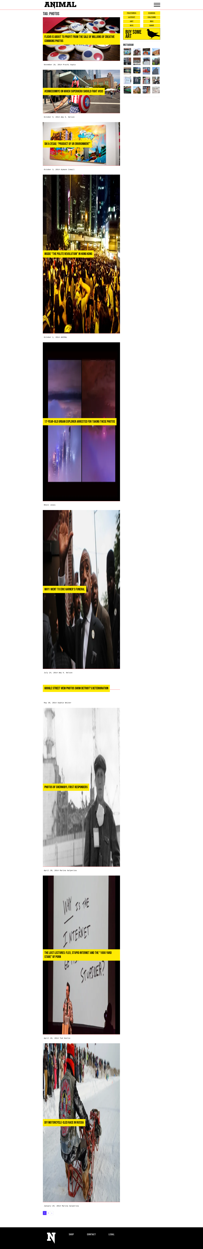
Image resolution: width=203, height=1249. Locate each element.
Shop (151, 25)
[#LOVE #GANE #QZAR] (127, 61)
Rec (152, 21)
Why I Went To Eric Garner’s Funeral (64, 589)
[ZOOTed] (156, 70)
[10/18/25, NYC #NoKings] (146, 80)
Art (131, 21)
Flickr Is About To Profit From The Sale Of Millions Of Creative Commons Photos (79, 39)
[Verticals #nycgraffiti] (156, 51)
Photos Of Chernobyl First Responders (66, 787)
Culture (152, 17)
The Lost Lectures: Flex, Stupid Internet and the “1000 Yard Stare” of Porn (78, 955)
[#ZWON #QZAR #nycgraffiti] (137, 90)
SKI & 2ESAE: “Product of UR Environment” (67, 144)
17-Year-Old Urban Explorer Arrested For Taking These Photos (79, 422)
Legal (112, 1234)
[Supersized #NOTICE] (137, 61)
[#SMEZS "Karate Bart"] (127, 70)
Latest (131, 17)
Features (131, 13)
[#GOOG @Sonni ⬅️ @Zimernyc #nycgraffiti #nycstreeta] (146, 90)
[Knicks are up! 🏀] (146, 70)
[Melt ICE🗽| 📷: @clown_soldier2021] (137, 80)
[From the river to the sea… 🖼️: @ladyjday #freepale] (127, 51)
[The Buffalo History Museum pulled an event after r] (156, 90)
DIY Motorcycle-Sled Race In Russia (64, 1123)
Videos (151, 13)
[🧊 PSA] (127, 80)
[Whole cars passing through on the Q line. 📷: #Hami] (127, 90)
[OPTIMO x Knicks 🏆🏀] (156, 61)
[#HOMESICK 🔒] (146, 61)
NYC (131, 25)
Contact (91, 1234)
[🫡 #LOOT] (137, 70)
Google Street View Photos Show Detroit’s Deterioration (76, 688)
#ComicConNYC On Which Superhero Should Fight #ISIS (73, 91)
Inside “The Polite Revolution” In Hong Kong (68, 254)
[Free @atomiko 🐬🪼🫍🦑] (146, 51)
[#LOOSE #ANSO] (137, 51)
